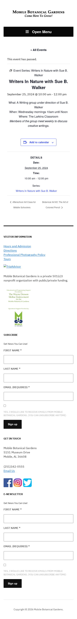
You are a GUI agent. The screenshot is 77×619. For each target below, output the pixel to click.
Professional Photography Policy (24, 255)
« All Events (38, 50)
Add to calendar (39, 142)
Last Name (12, 368)
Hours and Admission (17, 246)
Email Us (9, 471)
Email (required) (17, 387)
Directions (10, 250)
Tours (7, 259)
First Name (13, 350)
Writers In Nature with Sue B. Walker (36, 191)
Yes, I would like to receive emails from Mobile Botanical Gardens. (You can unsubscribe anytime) (35, 413)
